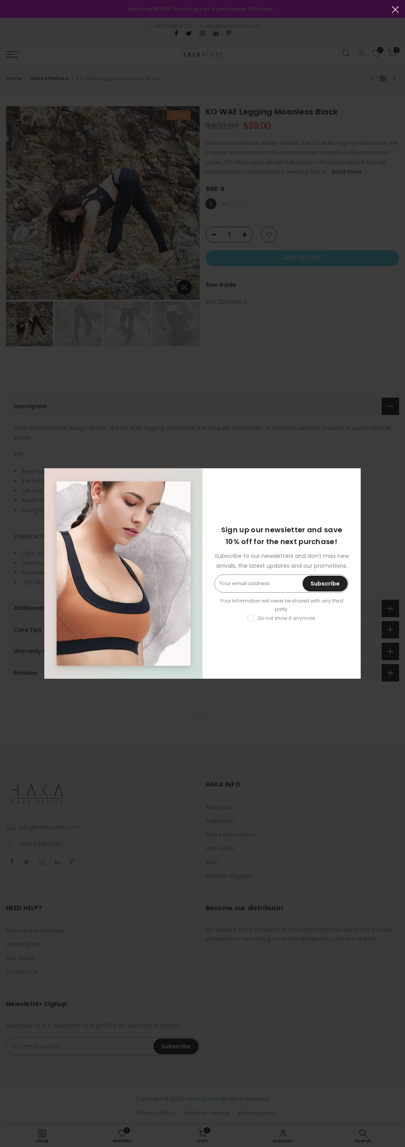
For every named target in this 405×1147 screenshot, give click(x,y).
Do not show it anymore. (287, 618)
